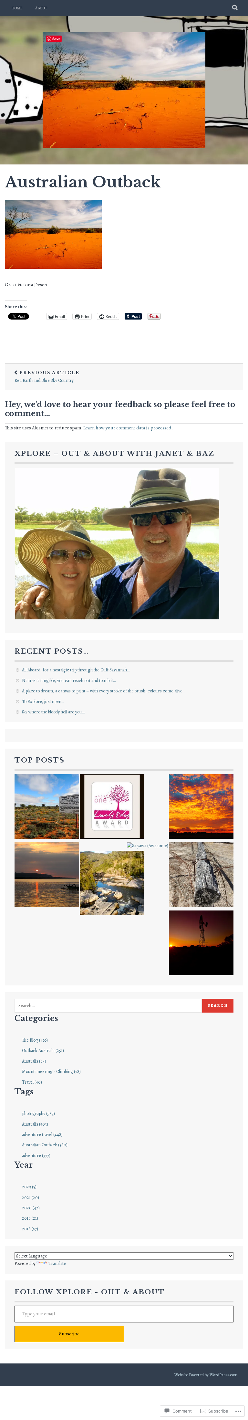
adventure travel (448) (42, 1134)
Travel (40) (32, 1082)
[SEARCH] (235, 8)
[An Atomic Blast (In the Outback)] (47, 807)
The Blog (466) (35, 1040)
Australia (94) (34, 1061)
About (41, 8)
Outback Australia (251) (43, 1050)
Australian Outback (83, 182)
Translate (57, 1263)
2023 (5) (29, 1187)
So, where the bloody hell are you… (53, 712)
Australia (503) (35, 1124)
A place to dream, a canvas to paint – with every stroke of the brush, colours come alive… (103, 691)
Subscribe (69, 1334)
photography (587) (38, 1113)
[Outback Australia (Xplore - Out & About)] (201, 943)
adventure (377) (36, 1155)
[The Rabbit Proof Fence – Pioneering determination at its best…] (201, 875)
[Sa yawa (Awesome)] (147, 845)
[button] (117, 543)
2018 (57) (30, 1229)
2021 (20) (30, 1197)
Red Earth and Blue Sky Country (47, 377)
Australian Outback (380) (44, 1145)
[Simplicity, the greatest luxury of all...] (47, 875)
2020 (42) (31, 1208)
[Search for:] (108, 1006)
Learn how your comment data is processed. (128, 428)
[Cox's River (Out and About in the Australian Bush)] (112, 884)
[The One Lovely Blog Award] (112, 807)
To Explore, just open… (43, 702)
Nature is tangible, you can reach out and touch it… (69, 681)
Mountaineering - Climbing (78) (51, 1071)
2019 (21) (30, 1218)
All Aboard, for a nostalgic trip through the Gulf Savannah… (75, 670)
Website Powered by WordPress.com (205, 1374)
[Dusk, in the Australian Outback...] (201, 807)
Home (16, 8)
